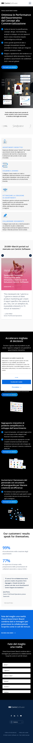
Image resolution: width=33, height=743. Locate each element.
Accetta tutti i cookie (16, 382)
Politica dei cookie (23, 732)
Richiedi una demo (9, 67)
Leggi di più (7, 287)
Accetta (16, 377)
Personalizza (15, 387)
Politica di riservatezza (10, 732)
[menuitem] (10, 732)
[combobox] (18, 722)
